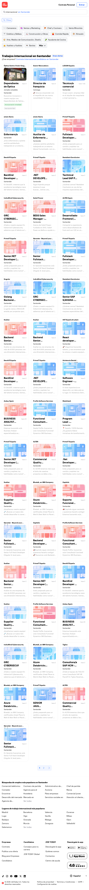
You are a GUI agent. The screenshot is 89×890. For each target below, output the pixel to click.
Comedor (6, 790)
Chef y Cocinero (54, 28)
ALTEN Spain (68, 198)
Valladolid (71, 823)
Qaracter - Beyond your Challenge (42, 239)
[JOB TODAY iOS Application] (71, 847)
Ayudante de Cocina (57, 40)
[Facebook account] (11, 876)
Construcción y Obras (38, 34)
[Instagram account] (7, 876)
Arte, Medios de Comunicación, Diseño (24, 40)
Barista (32, 45)
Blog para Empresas (10, 856)
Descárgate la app (53, 847)
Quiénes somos (52, 851)
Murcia (26, 823)
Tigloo (65, 645)
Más (41, 45)
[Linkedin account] (25, 876)
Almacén (80, 34)
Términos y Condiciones (66, 882)
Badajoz (5, 820)
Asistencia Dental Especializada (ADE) (70, 361)
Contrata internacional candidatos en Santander (37, 59)
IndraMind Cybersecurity (14, 198)
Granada (27, 820)
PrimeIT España (69, 117)
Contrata (6, 847)
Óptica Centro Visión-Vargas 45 (15, 66)
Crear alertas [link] (58, 56)
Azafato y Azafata (14, 45)
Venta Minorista (75, 28)
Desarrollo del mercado (12, 797)
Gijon (69, 820)
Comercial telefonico (11, 786)
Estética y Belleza (14, 34)
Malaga (48, 820)
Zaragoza (49, 823)
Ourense (70, 812)
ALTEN (35, 442)
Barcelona (27, 812)
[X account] (20, 876)
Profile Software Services (43, 401)
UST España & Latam (70, 320)
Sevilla (48, 816)
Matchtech (67, 401)
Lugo (4, 816)
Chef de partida (73, 786)
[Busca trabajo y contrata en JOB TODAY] (5, 5)
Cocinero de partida (32, 786)
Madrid (5, 812)
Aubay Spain (9, 401)
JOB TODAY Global (32, 854)
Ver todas (27, 801)
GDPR (80, 882)
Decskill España (10, 157)
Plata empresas (51, 793)
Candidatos (7, 860)
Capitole (66, 482)
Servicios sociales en (54, 797)
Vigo (25, 816)
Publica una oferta (10, 851)
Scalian (7, 320)
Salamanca (7, 827)
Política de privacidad (45, 882)
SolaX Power (38, 198)
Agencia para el (30, 790)
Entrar (82, 5)
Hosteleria (27, 793)
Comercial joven (74, 793)
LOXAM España (69, 66)
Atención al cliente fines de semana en (75, 797)
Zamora (5, 823)
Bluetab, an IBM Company (43, 482)
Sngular (7, 279)
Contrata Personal (67, 5)
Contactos (50, 856)
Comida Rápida (62, 34)
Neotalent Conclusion (71, 157)
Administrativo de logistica (53, 786)
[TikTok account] (3, 876)
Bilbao (69, 816)
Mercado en (28, 797)
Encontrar (6, 793)
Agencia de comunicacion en (9, 801)
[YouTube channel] (15, 876)
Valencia (48, 812)
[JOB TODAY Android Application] (82, 847)
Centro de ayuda (52, 860)
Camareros (11, 28)
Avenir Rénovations (40, 66)
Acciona (48, 790)
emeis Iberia (8, 117)
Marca (69, 790)
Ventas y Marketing (32, 28)
